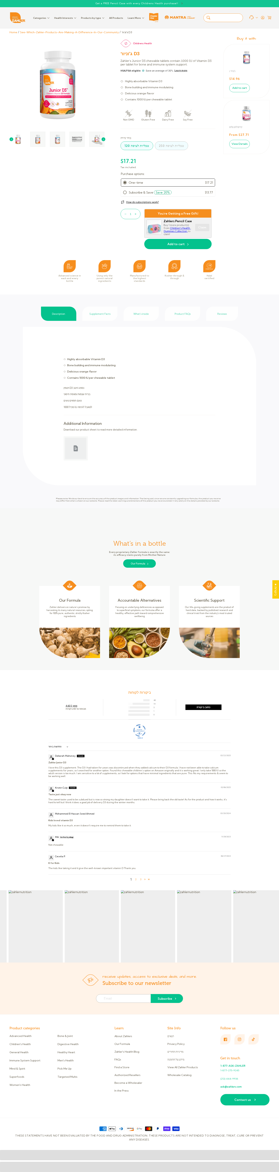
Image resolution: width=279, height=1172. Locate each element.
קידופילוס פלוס (235, 127)
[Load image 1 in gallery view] (18, 139)
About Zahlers (123, 1036)
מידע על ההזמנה (175, 1059)
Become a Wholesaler (128, 1083)
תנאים (170, 1036)
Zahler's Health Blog (126, 1051)
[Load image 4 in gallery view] (77, 139)
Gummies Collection (176, 231)
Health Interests (63, 18)
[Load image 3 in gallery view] (57, 139)
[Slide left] (11, 139)
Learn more (180, 70)
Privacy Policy (176, 1044)
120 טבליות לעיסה (137, 146)
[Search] (208, 17)
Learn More (134, 18)
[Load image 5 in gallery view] (96, 139)
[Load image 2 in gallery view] (37, 139)
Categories (39, 18)
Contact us (242, 1100)
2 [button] (135, 879)
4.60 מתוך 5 (71, 705)
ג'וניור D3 (127, 32)
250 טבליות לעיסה (171, 146)
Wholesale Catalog (179, 1075)
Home (13, 32)
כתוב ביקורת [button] (203, 707)
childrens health (142, 43)
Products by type (91, 18)
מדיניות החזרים (175, 1051)
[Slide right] (103, 139)
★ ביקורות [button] (275, 589)
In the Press (121, 1090)
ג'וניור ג (232, 71)
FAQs (117, 1059)
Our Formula (138, 563)
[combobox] (223, 17)
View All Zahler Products (182, 1067)
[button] (269, 17)
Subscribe (165, 998)
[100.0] (139, 730)
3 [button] (140, 879)
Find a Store (121, 1067)
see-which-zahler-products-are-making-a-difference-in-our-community (69, 32)
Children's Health (180, 228)
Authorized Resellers (127, 1075)
